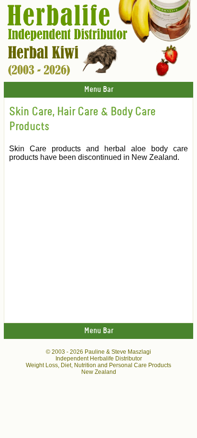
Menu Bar (98, 90)
